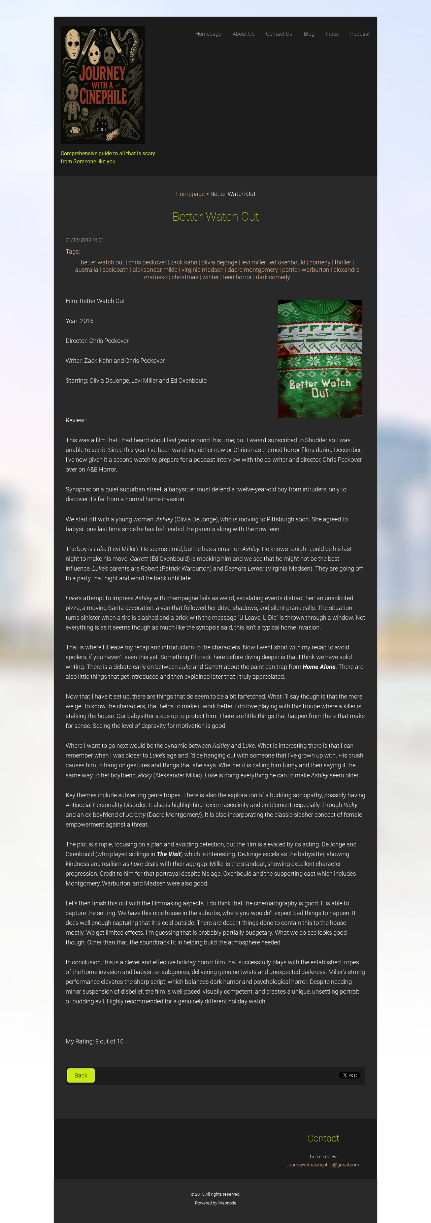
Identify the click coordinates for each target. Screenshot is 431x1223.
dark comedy (273, 277)
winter (210, 277)
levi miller (253, 262)
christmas (185, 277)
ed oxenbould (287, 262)
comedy (320, 262)
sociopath (115, 269)
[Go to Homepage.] (111, 87)
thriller (343, 262)
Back (81, 1075)
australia (86, 269)
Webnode (227, 1202)
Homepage (190, 194)
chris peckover (147, 262)
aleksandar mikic (155, 269)
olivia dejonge (219, 262)
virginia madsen (202, 269)
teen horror (237, 277)
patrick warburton (305, 269)
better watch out (102, 262)
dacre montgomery (253, 269)
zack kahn (183, 262)
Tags (72, 251)
